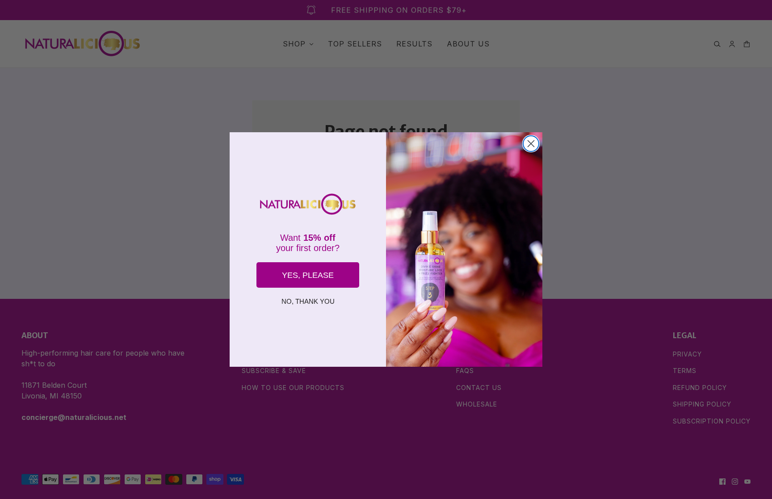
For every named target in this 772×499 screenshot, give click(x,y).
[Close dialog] (531, 143)
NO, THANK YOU (308, 301)
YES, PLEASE (308, 275)
